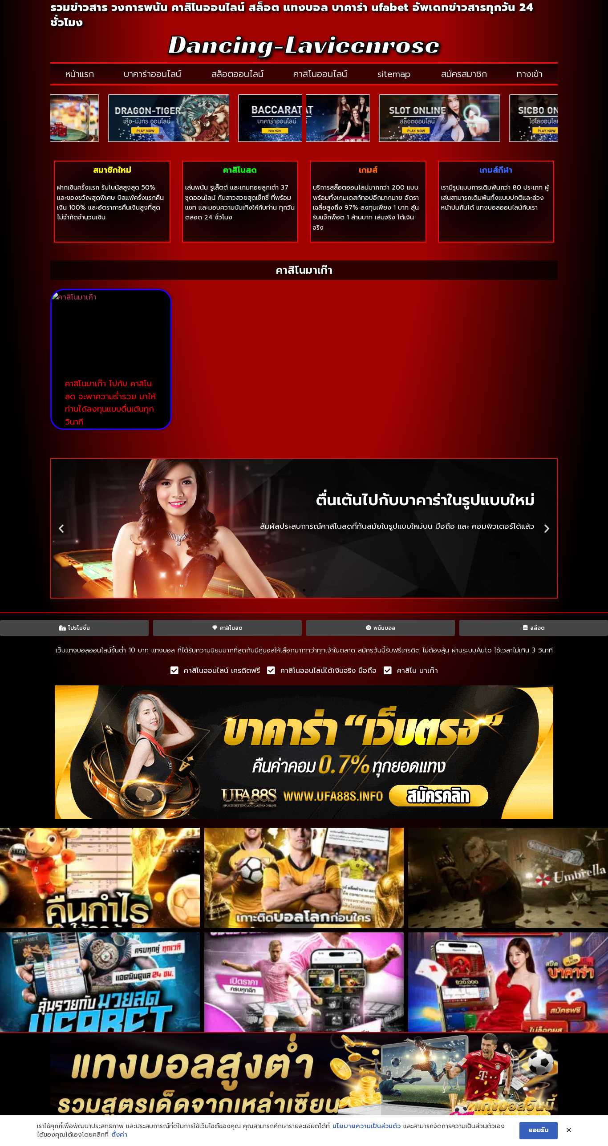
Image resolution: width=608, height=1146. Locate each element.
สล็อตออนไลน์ (237, 74)
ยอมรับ (538, 1130)
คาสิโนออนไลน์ (320, 74)
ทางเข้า (530, 74)
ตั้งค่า (119, 1134)
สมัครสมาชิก (464, 74)
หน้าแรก (79, 74)
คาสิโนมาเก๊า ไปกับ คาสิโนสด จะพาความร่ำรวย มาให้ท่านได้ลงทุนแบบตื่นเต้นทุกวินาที (110, 402)
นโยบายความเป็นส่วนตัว (366, 1126)
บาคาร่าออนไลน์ (152, 74)
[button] (61, 528)
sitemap (394, 74)
